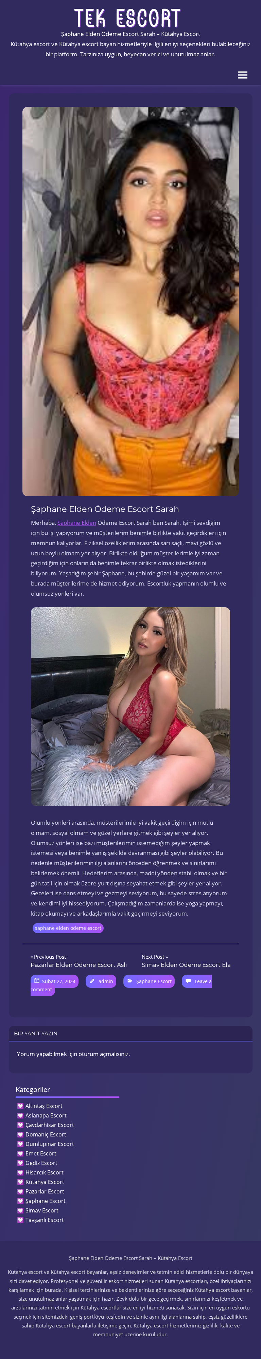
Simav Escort (41, 1210)
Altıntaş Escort (44, 1106)
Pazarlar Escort (44, 1191)
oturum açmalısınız (103, 1054)
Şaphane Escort (154, 981)
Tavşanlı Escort (44, 1220)
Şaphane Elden (76, 523)
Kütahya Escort (44, 1182)
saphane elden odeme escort (68, 928)
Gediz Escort (41, 1163)
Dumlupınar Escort (49, 1144)
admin (106, 981)
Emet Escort (40, 1153)
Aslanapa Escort (46, 1115)
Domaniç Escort (45, 1134)
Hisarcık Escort (44, 1172)
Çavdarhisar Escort (49, 1125)
